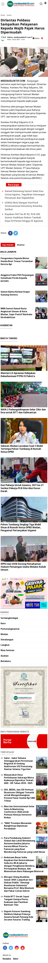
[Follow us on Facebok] (5, 947)
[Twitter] (15, 233)
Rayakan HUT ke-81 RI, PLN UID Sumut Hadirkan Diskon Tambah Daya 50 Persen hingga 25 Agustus (24, 217)
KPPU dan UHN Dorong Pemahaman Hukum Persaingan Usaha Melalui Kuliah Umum (23, 566)
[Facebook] (10, 233)
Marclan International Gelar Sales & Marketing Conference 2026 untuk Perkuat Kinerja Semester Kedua (19, 812)
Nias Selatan (7, 650)
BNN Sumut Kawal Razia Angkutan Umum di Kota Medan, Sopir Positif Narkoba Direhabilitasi (16, 313)
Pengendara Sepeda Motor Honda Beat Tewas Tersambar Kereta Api (17, 261)
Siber (15, 958)
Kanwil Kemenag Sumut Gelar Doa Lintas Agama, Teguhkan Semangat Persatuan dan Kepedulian (25, 194)
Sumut (9, 15)
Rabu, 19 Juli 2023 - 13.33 (16, 39)
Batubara (6, 661)
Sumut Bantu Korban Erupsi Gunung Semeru (15, 293)
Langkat (5, 644)
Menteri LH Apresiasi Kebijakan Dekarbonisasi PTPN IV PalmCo (18, 375)
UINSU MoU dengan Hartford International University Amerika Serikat (23, 206)
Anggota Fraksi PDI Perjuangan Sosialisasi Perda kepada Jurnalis (17, 278)
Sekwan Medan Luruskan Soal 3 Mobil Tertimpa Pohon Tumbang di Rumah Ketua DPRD (22, 448)
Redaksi (7, 958)
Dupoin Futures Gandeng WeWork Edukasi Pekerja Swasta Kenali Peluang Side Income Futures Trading (18, 915)
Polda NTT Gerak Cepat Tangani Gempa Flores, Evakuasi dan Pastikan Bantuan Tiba (16, 900)
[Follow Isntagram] (16, 947)
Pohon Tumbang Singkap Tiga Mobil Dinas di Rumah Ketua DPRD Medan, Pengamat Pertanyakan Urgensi (21, 527)
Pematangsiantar (10, 628)
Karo (3, 623)
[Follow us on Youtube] (22, 947)
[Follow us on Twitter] (11, 947)
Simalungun (7, 639)
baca (36, 38)
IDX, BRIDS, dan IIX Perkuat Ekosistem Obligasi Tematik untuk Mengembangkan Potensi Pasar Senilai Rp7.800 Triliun (19, 795)
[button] (45, 2)
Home (3, 15)
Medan (4, 634)
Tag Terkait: (8, 245)
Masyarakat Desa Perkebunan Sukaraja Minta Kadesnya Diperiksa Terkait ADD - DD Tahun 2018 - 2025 (19, 779)
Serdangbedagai (9, 618)
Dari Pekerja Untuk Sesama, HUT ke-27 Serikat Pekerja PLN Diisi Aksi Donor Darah (22, 488)
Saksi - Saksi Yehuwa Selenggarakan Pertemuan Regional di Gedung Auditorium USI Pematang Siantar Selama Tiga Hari (18, 764)
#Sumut (21, 245)
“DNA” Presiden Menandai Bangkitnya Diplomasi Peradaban (17, 826)
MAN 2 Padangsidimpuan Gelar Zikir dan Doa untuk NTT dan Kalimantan (23, 411)
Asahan (5, 655)
